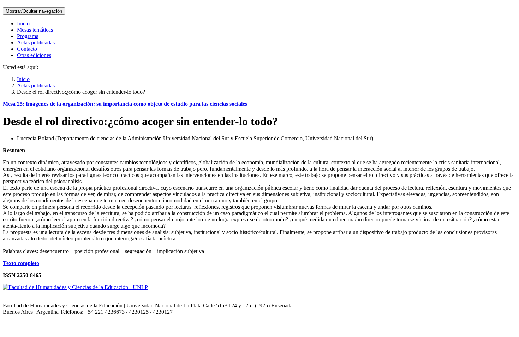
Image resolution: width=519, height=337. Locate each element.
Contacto (27, 49)
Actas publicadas (36, 42)
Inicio (23, 23)
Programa (27, 36)
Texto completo (21, 263)
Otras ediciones (34, 55)
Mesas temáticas (35, 30)
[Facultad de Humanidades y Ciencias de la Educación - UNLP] (75, 287)
